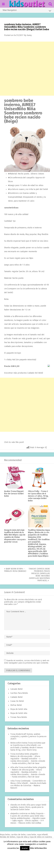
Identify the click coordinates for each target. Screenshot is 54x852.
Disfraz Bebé (16, 705)
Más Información (38, 848)
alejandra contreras (19, 813)
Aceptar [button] (25, 848)
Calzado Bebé (16, 689)
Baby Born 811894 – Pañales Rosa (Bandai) (15, 570)
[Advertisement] (27, 69)
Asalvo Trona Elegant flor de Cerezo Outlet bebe (14, 493)
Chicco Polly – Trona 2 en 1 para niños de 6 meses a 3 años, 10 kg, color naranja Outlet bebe (38, 496)
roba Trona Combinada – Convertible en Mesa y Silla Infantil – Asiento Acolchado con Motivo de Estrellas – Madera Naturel (28, 784)
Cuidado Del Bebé (35, 373)
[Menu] (3, 4)
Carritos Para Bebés (19, 693)
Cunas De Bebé (17, 701)
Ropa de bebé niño (18, 713)
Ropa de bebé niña (18, 709)
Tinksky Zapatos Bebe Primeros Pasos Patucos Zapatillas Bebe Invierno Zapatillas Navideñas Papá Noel (39, 575)
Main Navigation (10, 10)
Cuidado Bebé (16, 697)
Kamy (29, 35)
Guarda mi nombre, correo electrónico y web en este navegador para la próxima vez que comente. (26, 661)
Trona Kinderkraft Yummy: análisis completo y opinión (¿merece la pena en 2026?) (28, 736)
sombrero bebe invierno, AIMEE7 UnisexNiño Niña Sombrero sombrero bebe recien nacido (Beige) (23, 111)
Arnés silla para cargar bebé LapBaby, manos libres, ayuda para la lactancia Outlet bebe (28, 807)
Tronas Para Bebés (18, 717)
